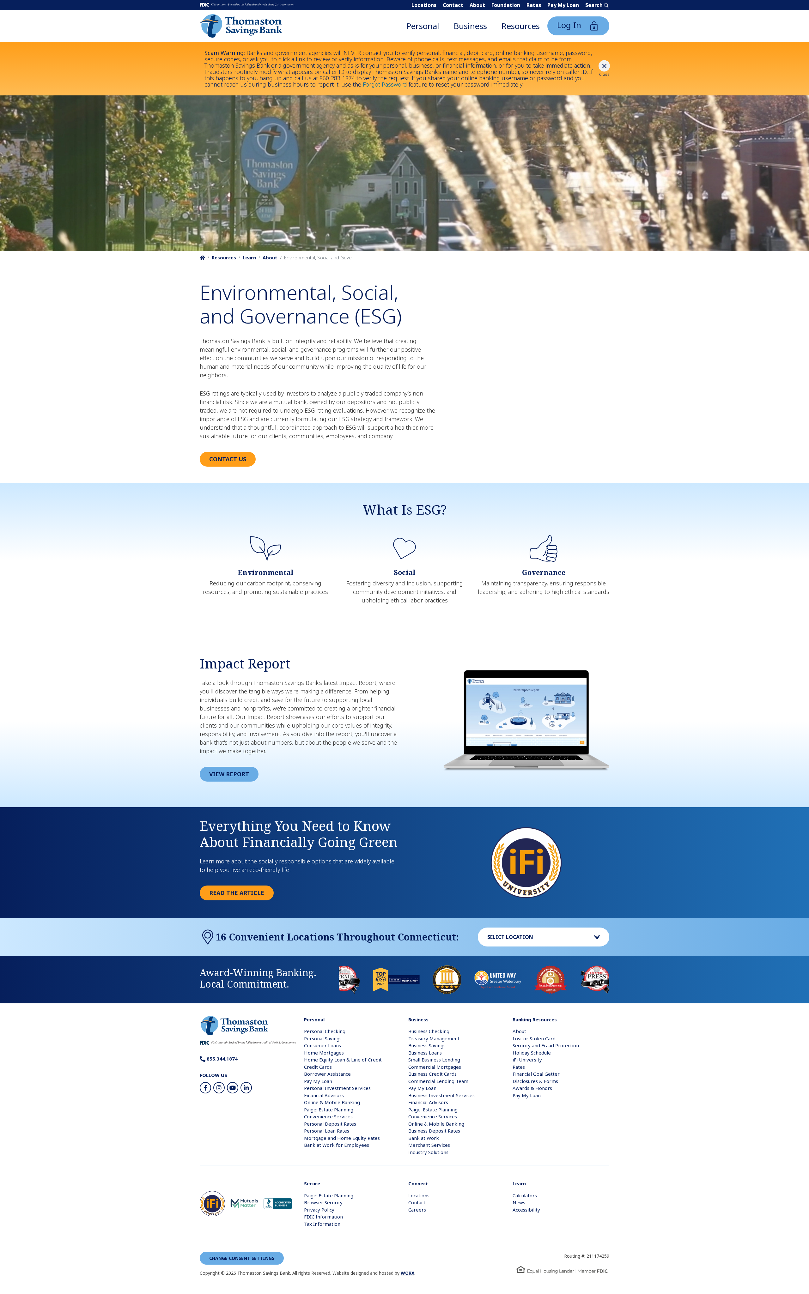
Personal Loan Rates (326, 1131)
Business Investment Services (441, 1095)
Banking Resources (535, 1019)
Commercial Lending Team (438, 1081)
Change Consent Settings (241, 1258)
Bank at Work (423, 1138)
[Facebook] (205, 1087)
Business (470, 26)
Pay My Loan (563, 5)
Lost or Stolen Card (534, 1038)
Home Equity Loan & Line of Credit (343, 1059)
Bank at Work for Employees (336, 1145)
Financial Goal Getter (536, 1074)
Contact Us (227, 459)
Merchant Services (429, 1145)
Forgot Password (385, 84)
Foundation (505, 5)
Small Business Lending (434, 1059)
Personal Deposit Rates (330, 1124)
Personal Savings (323, 1038)
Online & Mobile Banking (332, 1102)
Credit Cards (318, 1067)
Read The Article (236, 893)
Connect (418, 1183)
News (519, 1202)
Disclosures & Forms (535, 1081)
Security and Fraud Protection (546, 1045)
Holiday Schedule (532, 1052)
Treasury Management (433, 1038)
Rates (533, 5)
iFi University (527, 1059)
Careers (417, 1209)
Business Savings (427, 1045)
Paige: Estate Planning (328, 1109)
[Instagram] (219, 1087)
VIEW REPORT (229, 774)
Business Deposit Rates (434, 1131)
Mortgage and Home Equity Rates (342, 1138)
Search (594, 5)
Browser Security (323, 1202)
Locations (423, 5)
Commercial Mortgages (434, 1067)
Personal (422, 26)
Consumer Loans (322, 1045)
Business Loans (425, 1052)
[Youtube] (232, 1087)
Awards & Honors (532, 1088)
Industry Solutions (428, 1152)
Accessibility (526, 1209)
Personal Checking (324, 1031)
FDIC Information (323, 1216)
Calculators (525, 1195)
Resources (520, 26)
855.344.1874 (221, 1058)
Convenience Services (328, 1116)
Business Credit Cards (432, 1074)
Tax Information (322, 1224)
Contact (453, 5)
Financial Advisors (324, 1095)
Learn (249, 257)
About (477, 5)
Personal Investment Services (337, 1088)
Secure (312, 1183)
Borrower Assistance (327, 1074)
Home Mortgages (324, 1052)
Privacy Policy (319, 1209)
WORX (407, 1273)
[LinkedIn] (246, 1087)
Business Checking (428, 1031)
